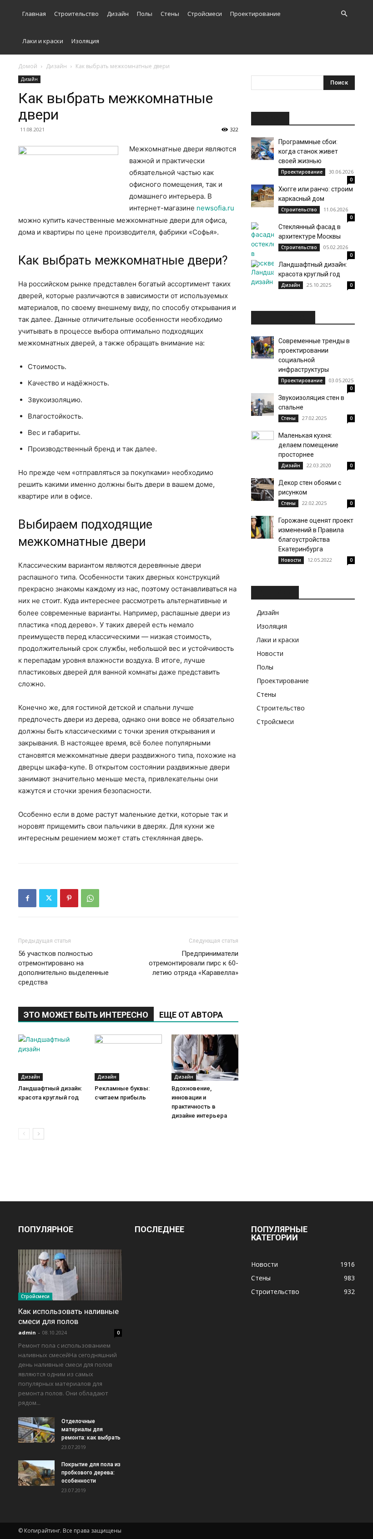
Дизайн (118, 14)
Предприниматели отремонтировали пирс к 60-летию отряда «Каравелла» (193, 963)
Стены (170, 14)
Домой (27, 66)
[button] (344, 14)
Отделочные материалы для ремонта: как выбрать (91, 1429)
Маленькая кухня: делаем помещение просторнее (308, 445)
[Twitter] (48, 898)
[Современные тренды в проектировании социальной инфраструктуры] (262, 347)
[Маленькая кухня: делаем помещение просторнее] (262, 442)
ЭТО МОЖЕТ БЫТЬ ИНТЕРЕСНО (86, 1014)
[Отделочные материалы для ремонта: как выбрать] (36, 1430)
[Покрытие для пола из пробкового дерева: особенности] (36, 1473)
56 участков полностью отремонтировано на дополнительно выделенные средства (63, 967)
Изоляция (85, 41)
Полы (144, 14)
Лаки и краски (42, 41)
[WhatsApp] (90, 898)
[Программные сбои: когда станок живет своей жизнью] (262, 148)
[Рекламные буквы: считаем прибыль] (128, 1057)
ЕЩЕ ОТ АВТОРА (191, 1014)
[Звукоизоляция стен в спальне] (262, 404)
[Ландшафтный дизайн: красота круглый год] (51, 1057)
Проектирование (255, 14)
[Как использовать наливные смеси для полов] (70, 1275)
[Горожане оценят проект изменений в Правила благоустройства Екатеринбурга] (262, 527)
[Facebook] (27, 898)
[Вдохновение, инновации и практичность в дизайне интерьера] (204, 1057)
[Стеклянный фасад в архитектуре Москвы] (262, 245)
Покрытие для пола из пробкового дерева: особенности (91, 1472)
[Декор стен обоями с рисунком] (262, 489)
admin (27, 1332)
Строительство (76, 14)
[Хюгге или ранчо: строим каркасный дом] (262, 196)
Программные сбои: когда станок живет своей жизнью (308, 151)
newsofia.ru (215, 208)
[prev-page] (24, 1133)
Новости (291, 560)
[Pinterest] (69, 898)
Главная (34, 14)
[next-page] (38, 1133)
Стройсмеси (204, 14)
